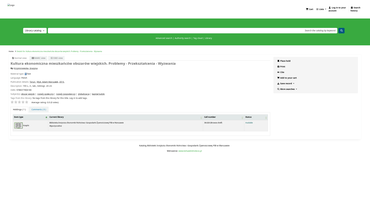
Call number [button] (210, 117)
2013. (61, 81)
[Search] (341, 30)
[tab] (38, 109)
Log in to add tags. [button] (78, 98)
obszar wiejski (28, 94)
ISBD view (58, 58)
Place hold (285, 61)
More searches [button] (287, 89)
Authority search (183, 38)
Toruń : (33, 81)
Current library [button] (56, 117)
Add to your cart (288, 77)
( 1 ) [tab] (19, 109)
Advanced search (164, 38)
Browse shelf (216, 122)
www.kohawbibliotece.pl (190, 151)
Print (282, 66)
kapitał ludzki (98, 94)
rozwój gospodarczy (65, 94)
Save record (286, 83)
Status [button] (248, 117)
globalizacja (83, 94)
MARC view (39, 58)
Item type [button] (18, 117)
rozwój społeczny (45, 94)
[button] (309, 9)
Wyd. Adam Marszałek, (48, 81)
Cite (282, 72)
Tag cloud (198, 38)
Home (11, 51)
